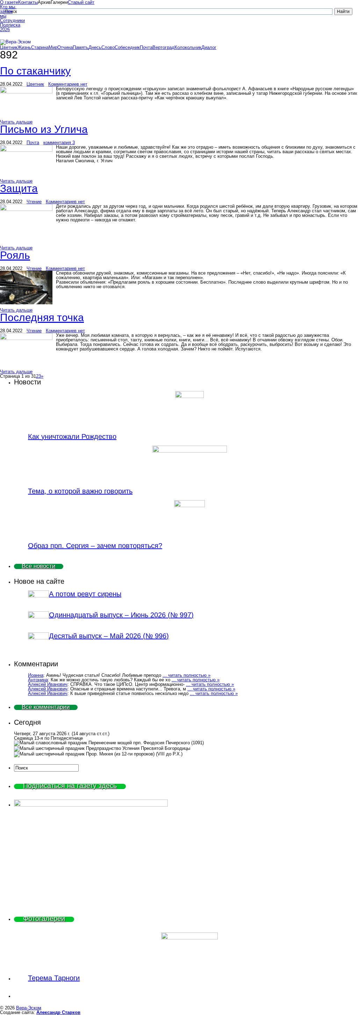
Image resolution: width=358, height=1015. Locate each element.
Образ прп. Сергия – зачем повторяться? (95, 545)
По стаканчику (35, 71)
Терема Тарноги (54, 978)
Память (80, 47)
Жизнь (24, 47)
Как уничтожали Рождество (72, 436)
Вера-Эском (28, 1007)
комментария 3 (59, 142)
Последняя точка (42, 317)
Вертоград (163, 47)
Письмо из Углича (44, 129)
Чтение (34, 201)
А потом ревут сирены (85, 594)
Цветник (8, 47)
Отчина (65, 47)
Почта (146, 47)
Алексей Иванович (47, 684)
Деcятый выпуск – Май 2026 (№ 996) (109, 636)
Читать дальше (16, 122)
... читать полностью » (186, 675)
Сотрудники (9, 20)
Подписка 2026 (9, 27)
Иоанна (35, 675)
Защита (19, 188)
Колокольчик (187, 47)
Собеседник (127, 47)
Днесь (94, 47)
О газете (9, 2)
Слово (108, 47)
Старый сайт (81, 2)
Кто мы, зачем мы (8, 11)
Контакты (28, 2)
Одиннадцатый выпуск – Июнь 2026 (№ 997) (121, 615)
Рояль (15, 255)
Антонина (38, 679)
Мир (53, 47)
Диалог (208, 47)
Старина (40, 47)
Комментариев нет (67, 84)
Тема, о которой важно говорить (80, 491)
